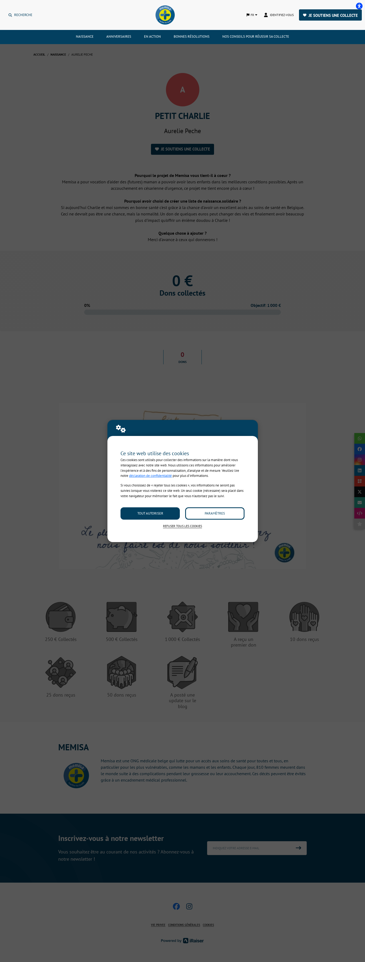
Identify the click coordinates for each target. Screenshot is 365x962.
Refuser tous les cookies (182, 526)
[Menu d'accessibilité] (359, 6)
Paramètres (215, 513)
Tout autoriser (150, 513)
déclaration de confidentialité (150, 475)
